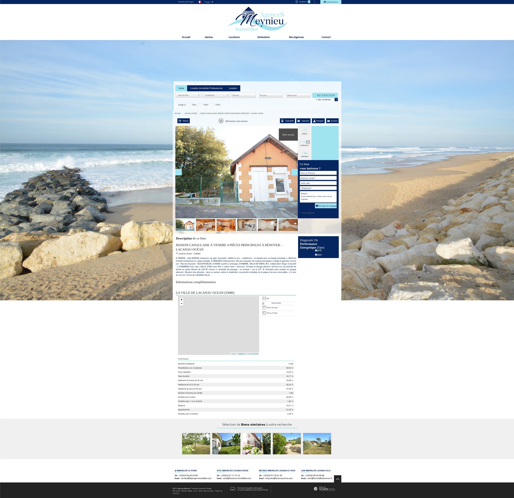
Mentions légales (187, 491)
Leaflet (233, 354)
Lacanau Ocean (190, 113)
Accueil (186, 37)
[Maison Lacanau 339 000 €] (196, 443)
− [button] (181, 303)
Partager (320, 120)
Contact (326, 37)
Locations (234, 37)
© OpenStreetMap (252, 354)
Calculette (289, 120)
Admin (201, 491)
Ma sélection (304, 2)
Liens (195, 491)
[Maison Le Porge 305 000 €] (226, 443)
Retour (186, 120)
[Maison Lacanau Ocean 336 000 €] (257, 443)
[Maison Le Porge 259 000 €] (287, 443)
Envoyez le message (328, 205)
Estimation (264, 37)
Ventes (209, 37)
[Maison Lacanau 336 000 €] (317, 443)
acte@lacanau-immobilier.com (237, 478)
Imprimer (305, 120)
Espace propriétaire (332, 2)
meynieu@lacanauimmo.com (279, 478)
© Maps (241, 354)
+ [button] (181, 299)
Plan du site (176, 491)
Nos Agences (296, 37)
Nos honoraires (209, 491)
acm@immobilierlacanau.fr (319, 478)
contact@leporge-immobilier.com (196, 478)
